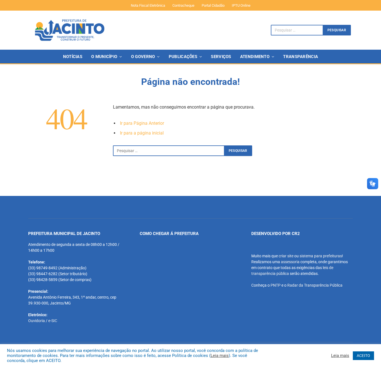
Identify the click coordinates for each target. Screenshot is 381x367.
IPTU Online (241, 5)
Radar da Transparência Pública (315, 285)
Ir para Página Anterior (142, 123)
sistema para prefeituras (321, 256)
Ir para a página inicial (142, 133)
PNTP (276, 285)
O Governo (143, 56)
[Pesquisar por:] (169, 150)
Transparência (300, 56)
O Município (104, 56)
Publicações (183, 56)
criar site (286, 256)
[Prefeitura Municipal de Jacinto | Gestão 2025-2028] (69, 30)
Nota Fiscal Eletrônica (148, 5)
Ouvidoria (36, 320)
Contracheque (183, 5)
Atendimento (254, 56)
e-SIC (52, 320)
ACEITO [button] (363, 355)
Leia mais (220, 355)
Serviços (221, 56)
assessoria (290, 262)
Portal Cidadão (213, 5)
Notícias (72, 56)
